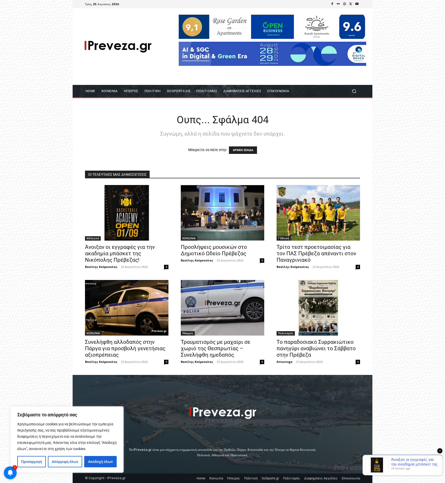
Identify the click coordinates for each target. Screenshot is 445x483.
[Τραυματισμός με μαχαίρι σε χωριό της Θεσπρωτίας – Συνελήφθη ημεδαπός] (222, 308)
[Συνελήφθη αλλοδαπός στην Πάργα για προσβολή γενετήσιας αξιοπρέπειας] (126, 308)
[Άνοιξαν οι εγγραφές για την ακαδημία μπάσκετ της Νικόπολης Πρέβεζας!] (126, 213)
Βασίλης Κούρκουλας (101, 267)
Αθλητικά (93, 238)
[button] (354, 91)
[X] (351, 4)
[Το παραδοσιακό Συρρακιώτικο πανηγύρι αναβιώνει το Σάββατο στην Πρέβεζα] (318, 308)
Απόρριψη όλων (65, 462)
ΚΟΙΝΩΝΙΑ (189, 238)
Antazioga (285, 362)
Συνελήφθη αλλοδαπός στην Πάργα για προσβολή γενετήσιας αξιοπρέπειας (125, 348)
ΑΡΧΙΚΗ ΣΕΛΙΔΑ (243, 150)
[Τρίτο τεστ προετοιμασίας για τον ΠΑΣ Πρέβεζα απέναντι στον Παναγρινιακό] (318, 213)
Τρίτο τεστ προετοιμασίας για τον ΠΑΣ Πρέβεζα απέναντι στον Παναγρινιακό (316, 253)
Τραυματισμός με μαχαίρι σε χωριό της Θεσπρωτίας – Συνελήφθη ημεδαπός (215, 348)
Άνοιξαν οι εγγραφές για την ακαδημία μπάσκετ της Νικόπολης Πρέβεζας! (120, 253)
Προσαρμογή (31, 462)
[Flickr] (338, 4)
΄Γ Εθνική (283, 238)
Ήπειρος (187, 333)
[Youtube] (357, 4)
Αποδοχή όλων (100, 462)
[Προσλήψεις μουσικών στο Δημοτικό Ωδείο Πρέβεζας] (222, 213)
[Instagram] (344, 4)
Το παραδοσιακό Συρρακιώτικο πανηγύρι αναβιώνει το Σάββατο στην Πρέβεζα (316, 348)
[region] (67, 439)
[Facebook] (332, 4)
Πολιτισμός (285, 333)
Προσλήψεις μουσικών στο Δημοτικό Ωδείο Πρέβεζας (214, 250)
